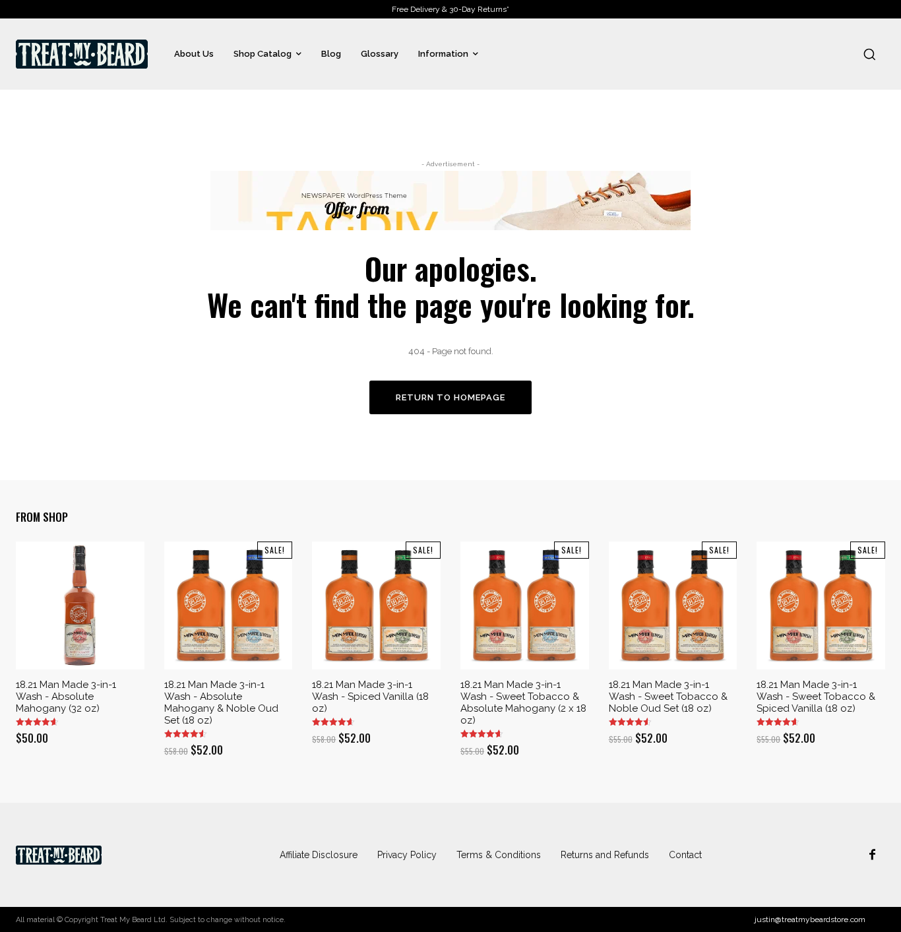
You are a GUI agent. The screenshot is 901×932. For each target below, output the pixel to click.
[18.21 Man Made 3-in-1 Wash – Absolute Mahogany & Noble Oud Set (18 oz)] (228, 606)
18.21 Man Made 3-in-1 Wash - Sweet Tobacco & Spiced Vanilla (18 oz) (816, 696)
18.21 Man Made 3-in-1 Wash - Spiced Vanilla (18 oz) (370, 696)
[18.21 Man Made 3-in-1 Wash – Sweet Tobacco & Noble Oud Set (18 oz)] (673, 606)
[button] (869, 54)
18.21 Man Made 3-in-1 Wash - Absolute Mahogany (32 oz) (66, 696)
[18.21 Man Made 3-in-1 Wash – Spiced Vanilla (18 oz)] (376, 606)
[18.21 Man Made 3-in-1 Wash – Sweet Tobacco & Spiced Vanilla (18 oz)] (821, 606)
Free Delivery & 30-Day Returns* (450, 9)
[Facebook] (872, 855)
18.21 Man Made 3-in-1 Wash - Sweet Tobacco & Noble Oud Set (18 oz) (668, 696)
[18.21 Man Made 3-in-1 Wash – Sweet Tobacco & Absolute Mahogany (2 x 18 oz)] (524, 606)
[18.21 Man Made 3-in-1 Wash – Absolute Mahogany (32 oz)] (80, 606)
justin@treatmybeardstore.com (810, 919)
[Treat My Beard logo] (82, 54)
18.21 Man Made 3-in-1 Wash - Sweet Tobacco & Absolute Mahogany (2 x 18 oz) (523, 702)
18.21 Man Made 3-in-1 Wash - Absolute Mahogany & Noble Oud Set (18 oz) (221, 702)
